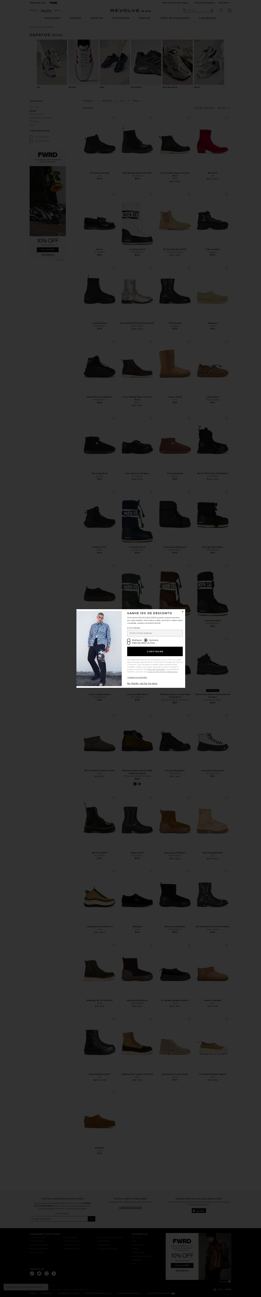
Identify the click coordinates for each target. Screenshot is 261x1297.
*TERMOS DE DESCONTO (137, 677)
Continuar (155, 651)
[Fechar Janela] (182, 611)
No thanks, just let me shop (142, 683)
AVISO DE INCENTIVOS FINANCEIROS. (163, 672)
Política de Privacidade (156, 669)
